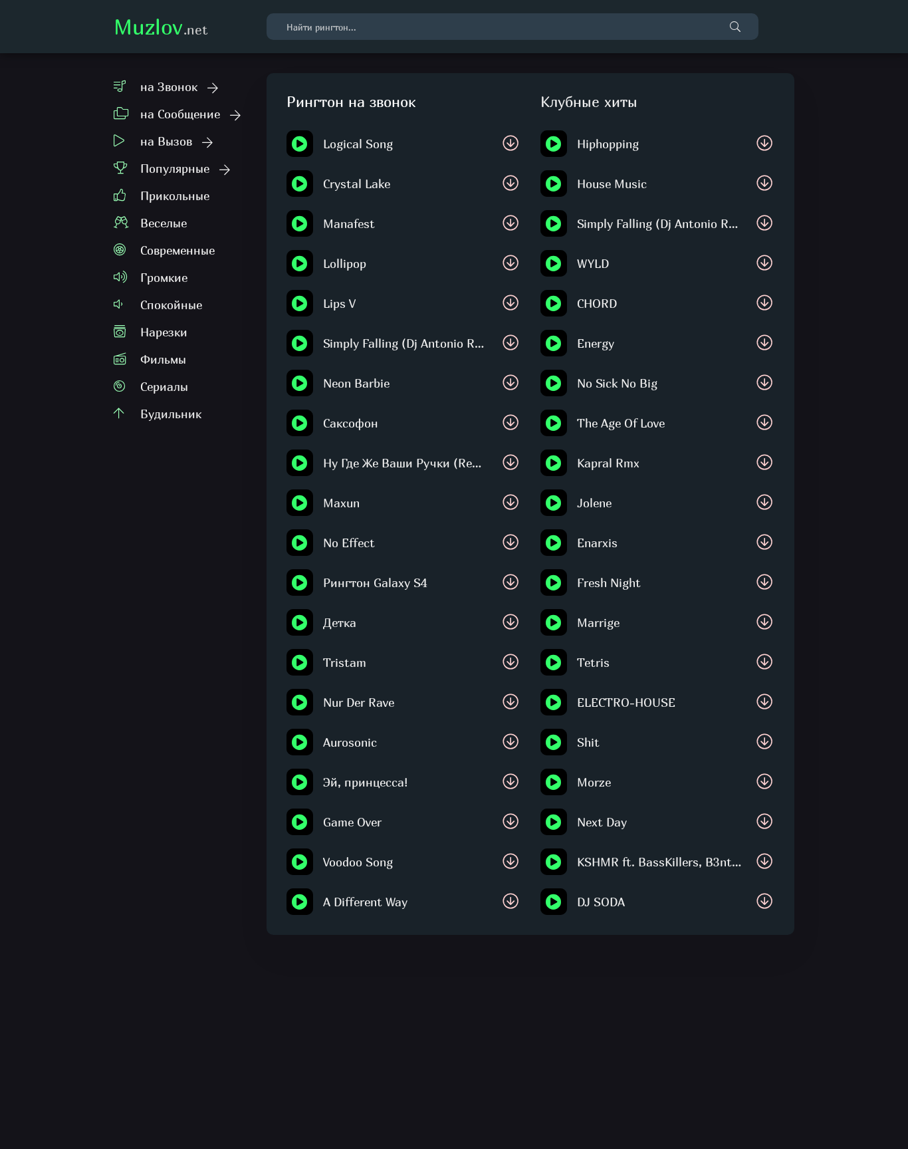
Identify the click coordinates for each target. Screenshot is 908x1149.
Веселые (163, 223)
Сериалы (164, 387)
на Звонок (168, 87)
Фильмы (163, 359)
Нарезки (163, 332)
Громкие (163, 278)
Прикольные (174, 196)
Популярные (174, 169)
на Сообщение (180, 114)
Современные (177, 250)
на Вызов (166, 141)
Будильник (170, 414)
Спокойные (171, 305)
